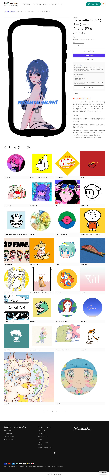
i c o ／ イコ (8, 293)
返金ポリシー (24, 466)
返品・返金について (43, 436)
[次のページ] (65, 411)
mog (57, 404)
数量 (74, 42)
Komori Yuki (8, 321)
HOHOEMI (84, 264)
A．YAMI (32, 205)
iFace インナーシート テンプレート (39, 293)
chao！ (58, 205)
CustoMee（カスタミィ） (10, 11)
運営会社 (40, 444)
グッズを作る (94, 4)
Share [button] (76, 93)
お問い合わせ (41, 430)
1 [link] (43, 411)
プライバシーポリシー (44, 442)
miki (6, 404)
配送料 (76, 39)
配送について (41, 433)
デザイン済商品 (8, 430)
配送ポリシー (47, 466)
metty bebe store (35, 350)
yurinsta (20, 11)
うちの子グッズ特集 (9, 436)
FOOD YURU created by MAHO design (16, 234)
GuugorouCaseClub (62, 234)
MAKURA (7, 350)
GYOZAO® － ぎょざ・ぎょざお (89, 234)
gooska (32, 234)
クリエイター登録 (8, 439)
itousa (57, 293)
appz (82, 177)
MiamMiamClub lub (61, 350)
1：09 (6, 177)
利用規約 (40, 439)
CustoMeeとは (8, 433)
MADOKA (83, 321)
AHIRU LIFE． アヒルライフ (37, 177)
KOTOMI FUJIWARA (61, 321)
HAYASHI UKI (34, 264)
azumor (7, 205)
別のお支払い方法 (89, 59)
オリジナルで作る (89, 87)
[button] (26, 4)
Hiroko (58, 264)
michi (82, 350)
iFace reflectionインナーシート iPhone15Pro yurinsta (37, 11)
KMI (82, 293)
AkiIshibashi (59, 177)
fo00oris (83, 205)
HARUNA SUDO (9, 264)
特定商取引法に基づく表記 (45, 447)
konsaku (32, 321)
